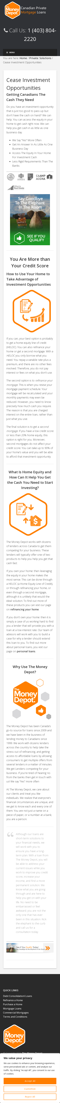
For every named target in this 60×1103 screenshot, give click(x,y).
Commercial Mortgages (16, 1012)
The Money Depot (30, 10)
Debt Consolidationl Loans (17, 996)
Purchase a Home (12, 1004)
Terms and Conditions (15, 1016)
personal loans (26, 651)
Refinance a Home (13, 1000)
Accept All (30, 1081)
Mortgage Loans (12, 1008)
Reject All (30, 1096)
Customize (30, 1088)
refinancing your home (24, 609)
